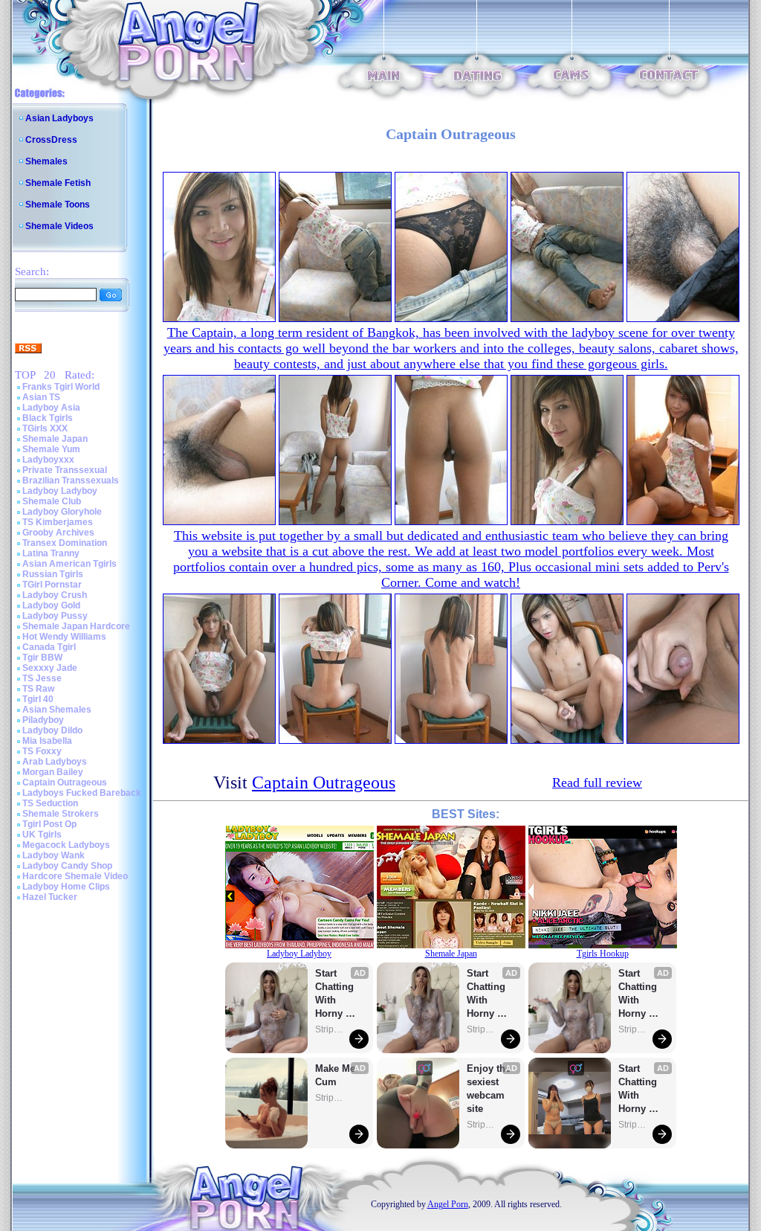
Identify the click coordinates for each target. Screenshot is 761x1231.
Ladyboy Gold (51, 605)
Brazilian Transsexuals (70, 480)
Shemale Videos (59, 226)
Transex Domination (64, 543)
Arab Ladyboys (54, 761)
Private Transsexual (64, 470)
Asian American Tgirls (69, 564)
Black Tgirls (47, 418)
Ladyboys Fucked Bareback (81, 793)
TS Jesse (42, 678)
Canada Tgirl (49, 647)
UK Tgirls (42, 834)
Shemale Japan (55, 439)
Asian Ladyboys (59, 118)
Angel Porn (447, 1204)
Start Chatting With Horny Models (336, 994)
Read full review (597, 782)
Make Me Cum (336, 1075)
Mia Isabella (47, 741)
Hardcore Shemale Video (75, 876)
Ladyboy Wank (53, 855)
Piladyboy (43, 720)
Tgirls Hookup (603, 953)
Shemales (46, 161)
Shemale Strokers (60, 814)
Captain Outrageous (64, 782)
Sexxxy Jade (49, 668)
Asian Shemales (56, 709)
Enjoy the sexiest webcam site (489, 1088)
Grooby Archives (58, 532)
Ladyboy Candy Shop (67, 866)
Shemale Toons (57, 204)
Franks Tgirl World (61, 387)
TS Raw (38, 689)
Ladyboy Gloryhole (62, 512)
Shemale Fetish (58, 183)
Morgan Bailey (52, 772)
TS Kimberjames (57, 522)
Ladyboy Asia (51, 407)
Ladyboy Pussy (55, 616)
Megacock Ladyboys (66, 845)
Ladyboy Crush (54, 595)
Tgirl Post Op (49, 824)
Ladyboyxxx (48, 459)
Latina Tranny (51, 553)
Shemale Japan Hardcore (76, 626)
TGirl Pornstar (52, 584)
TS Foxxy (42, 751)
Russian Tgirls (52, 574)
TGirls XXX (45, 428)
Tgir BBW (42, 657)
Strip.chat (330, 1029)
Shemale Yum (51, 449)
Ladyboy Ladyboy (59, 491)
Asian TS (41, 397)
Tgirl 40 (38, 699)
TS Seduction (50, 803)
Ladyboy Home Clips (66, 886)
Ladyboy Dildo (52, 730)
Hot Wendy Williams (64, 636)
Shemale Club (51, 501)
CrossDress (51, 140)
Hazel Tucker (49, 897)
